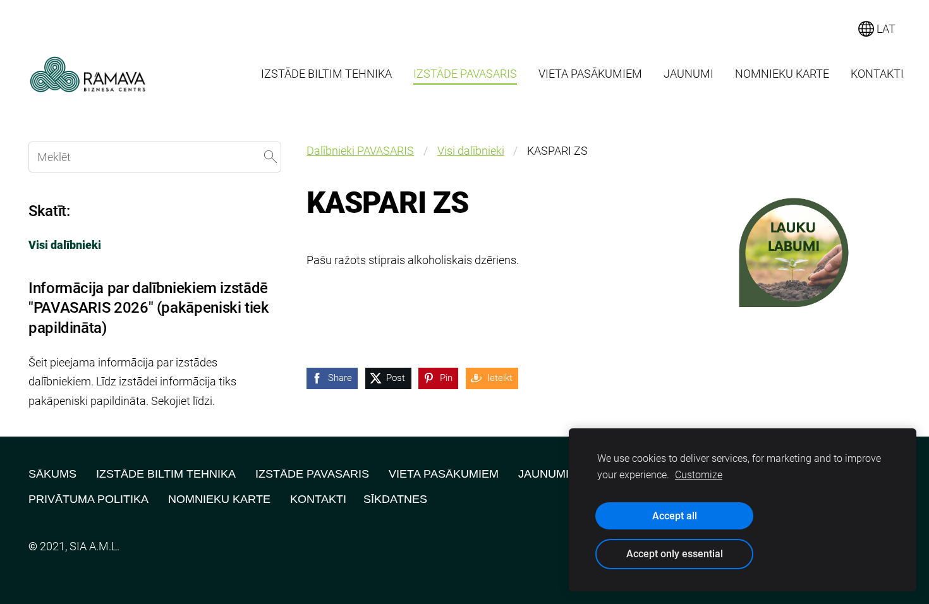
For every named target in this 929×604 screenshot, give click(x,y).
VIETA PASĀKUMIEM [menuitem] (590, 73)
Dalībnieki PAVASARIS (360, 150)
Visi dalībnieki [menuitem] (64, 244)
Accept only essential (674, 554)
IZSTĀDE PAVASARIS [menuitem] (465, 73)
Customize (698, 475)
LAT (885, 28)
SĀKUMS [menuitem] (52, 474)
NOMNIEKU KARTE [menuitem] (782, 73)
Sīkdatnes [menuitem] (395, 499)
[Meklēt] (270, 156)
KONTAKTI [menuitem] (877, 73)
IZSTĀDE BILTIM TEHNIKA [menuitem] (326, 73)
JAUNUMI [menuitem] (688, 73)
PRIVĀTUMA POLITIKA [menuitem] (88, 499)
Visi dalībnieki (470, 150)
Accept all (674, 516)
